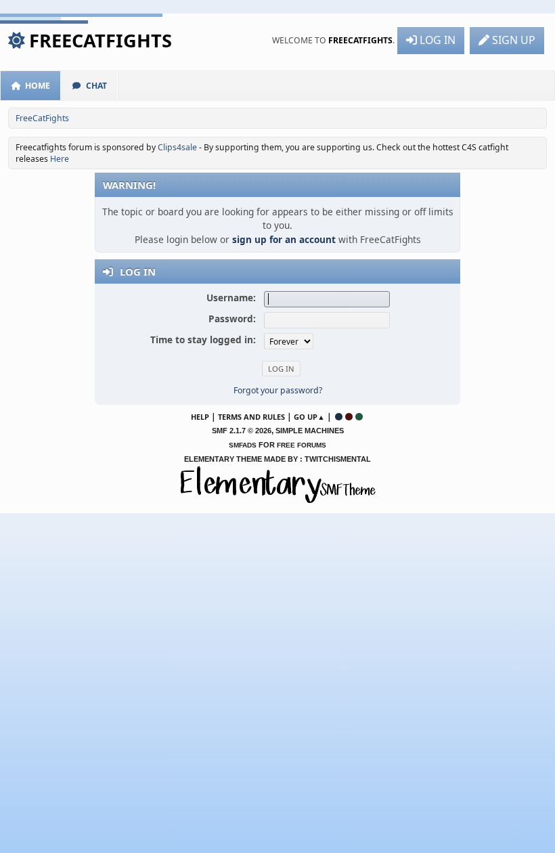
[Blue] (339, 417)
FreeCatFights (100, 40)
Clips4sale (177, 147)
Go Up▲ (309, 417)
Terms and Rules (251, 417)
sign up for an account (284, 239)
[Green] (359, 417)
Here (59, 159)
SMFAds (243, 445)
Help (200, 417)
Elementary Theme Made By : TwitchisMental (277, 459)
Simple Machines (309, 430)
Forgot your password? (278, 390)
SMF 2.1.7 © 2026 (241, 430)
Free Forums (301, 445)
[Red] (349, 417)
